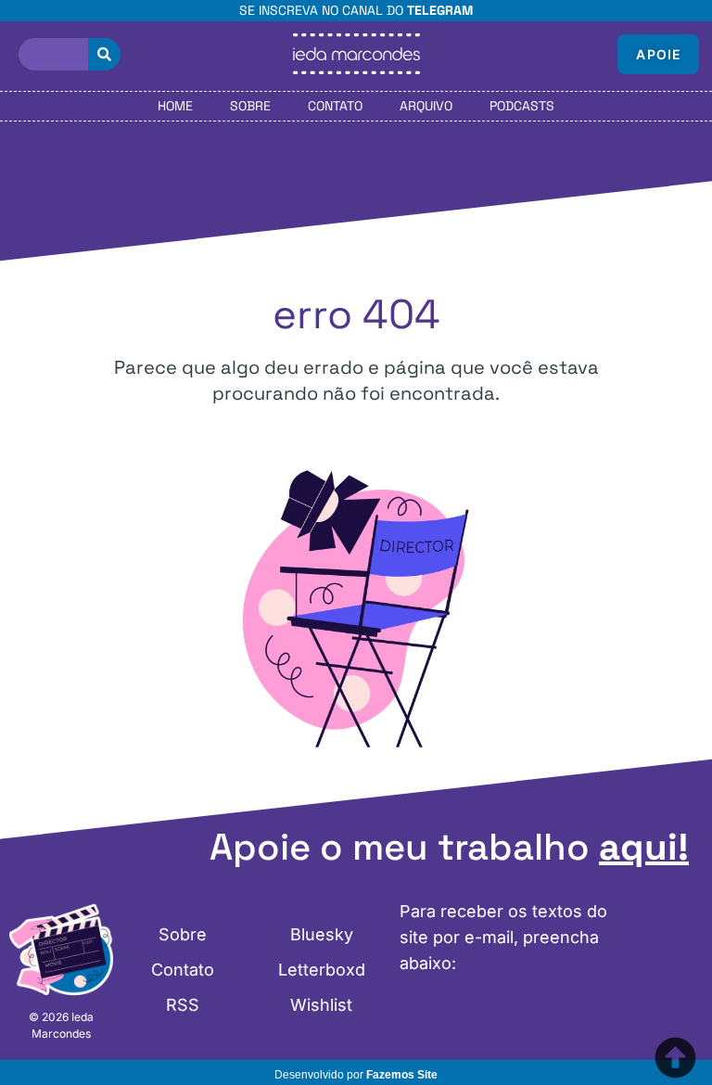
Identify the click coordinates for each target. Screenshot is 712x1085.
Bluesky (321, 934)
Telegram (440, 10)
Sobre (250, 105)
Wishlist (321, 1005)
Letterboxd (321, 969)
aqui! (644, 847)
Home (175, 105)
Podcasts (522, 105)
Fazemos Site (402, 1074)
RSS (182, 1005)
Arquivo (426, 105)
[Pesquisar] (104, 54)
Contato (335, 105)
